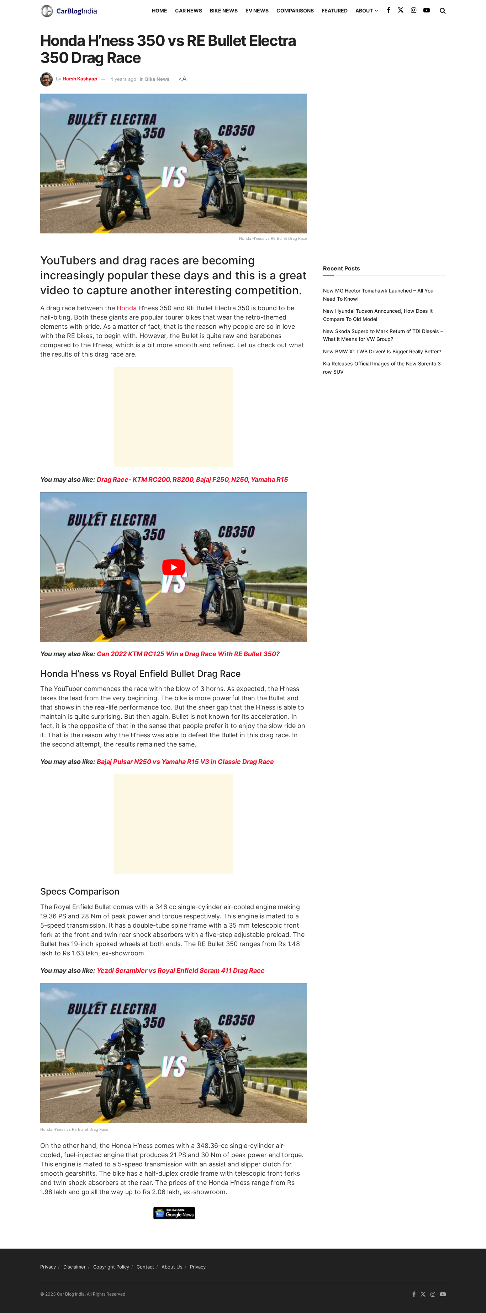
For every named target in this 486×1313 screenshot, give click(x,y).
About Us (172, 1267)
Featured (335, 10)
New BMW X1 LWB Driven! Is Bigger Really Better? (382, 351)
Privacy (48, 1267)
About (364, 10)
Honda (127, 308)
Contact (145, 1267)
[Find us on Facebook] (388, 10)
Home (159, 10)
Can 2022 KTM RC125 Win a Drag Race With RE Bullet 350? (188, 654)
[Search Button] (443, 11)
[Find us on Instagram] (413, 10)
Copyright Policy (111, 1267)
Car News (188, 10)
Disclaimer (74, 1267)
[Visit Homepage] (68, 11)
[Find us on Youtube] (426, 10)
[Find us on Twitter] (400, 10)
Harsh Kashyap (80, 79)
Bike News (224, 10)
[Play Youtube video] (173, 567)
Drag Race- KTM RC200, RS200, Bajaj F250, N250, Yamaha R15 (192, 479)
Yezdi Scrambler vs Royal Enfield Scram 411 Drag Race (181, 970)
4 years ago (123, 79)
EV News (257, 10)
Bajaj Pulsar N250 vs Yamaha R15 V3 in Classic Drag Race (185, 761)
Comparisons (295, 10)
